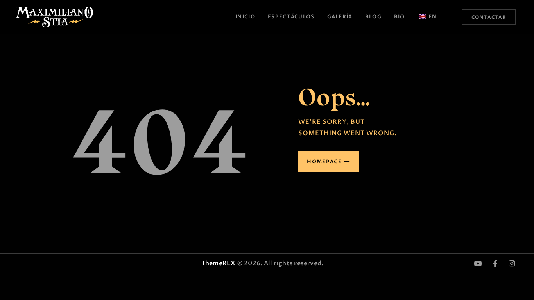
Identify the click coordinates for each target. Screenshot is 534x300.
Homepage (324, 161)
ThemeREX (218, 263)
